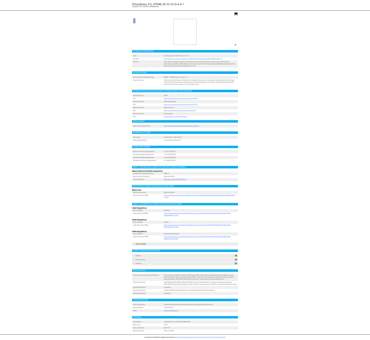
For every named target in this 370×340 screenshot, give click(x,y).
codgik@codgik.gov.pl (171, 310)
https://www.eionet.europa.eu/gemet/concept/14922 (181, 98)
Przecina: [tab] (185, 263)
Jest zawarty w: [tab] (185, 259)
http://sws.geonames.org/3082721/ (175, 179)
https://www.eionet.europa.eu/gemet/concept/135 (180, 110)
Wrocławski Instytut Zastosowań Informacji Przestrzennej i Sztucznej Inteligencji (200, 337)
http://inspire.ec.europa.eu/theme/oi (175, 116)
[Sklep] (236, 14)
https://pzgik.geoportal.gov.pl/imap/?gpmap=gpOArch (181, 126)
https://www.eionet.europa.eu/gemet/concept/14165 (181, 104)
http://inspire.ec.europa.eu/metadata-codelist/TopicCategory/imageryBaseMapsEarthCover (193, 59)
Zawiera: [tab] (185, 256)
